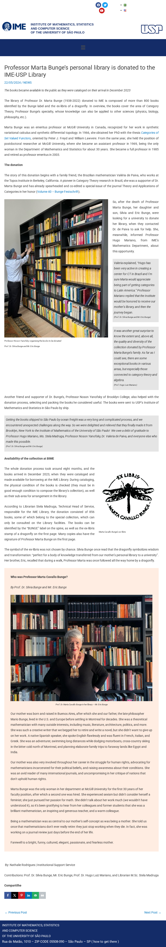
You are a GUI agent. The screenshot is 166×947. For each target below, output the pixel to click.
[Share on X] (14, 895)
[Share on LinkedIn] (28, 895)
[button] (83, 47)
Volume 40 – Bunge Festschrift (57, 191)
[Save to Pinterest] (21, 895)
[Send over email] (35, 895)
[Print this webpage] (42, 895)
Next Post (152, 912)
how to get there (105, 942)
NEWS (27, 82)
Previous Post (16, 912)
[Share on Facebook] (7, 895)
